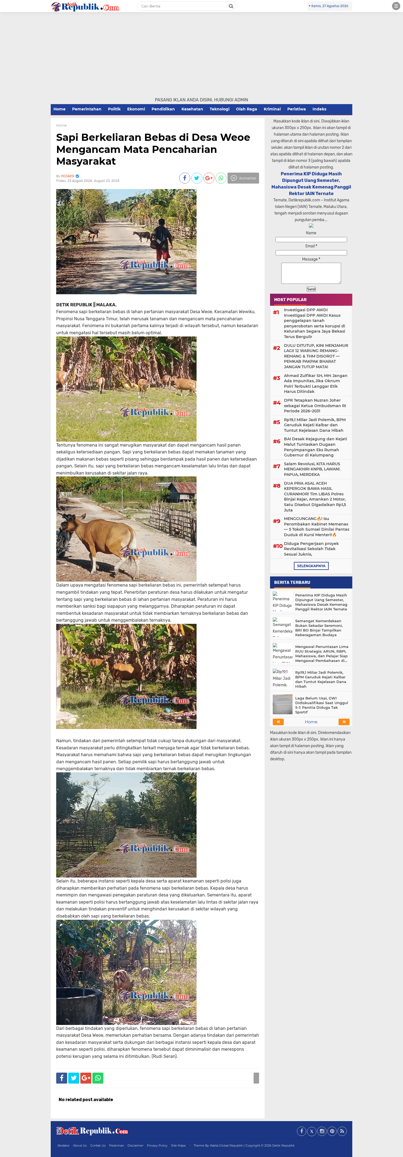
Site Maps (178, 1145)
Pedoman (116, 1145)
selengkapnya (311, 566)
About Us (80, 1145)
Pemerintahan (86, 109)
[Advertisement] (201, 55)
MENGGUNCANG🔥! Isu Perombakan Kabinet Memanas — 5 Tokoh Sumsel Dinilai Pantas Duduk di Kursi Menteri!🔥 (316, 526)
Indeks (319, 109)
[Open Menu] (396, 6)
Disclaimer (135, 1145)
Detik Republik (283, 1145)
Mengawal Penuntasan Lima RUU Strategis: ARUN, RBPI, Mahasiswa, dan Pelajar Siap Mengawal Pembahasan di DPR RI (321, 653)
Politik (114, 109)
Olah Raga (246, 109)
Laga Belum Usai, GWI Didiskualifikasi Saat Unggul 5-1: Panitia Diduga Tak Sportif (321, 705)
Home (59, 109)
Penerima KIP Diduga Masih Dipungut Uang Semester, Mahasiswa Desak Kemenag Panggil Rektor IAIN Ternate (321, 602)
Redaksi (63, 1145)
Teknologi (219, 109)
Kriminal (272, 109)
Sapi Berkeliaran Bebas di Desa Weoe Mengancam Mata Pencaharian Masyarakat (153, 149)
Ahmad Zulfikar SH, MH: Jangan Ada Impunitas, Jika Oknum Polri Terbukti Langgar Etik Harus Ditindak (316, 383)
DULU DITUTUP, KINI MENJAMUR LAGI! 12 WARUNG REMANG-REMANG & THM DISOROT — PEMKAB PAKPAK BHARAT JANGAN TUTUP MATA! (316, 356)
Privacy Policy (157, 1145)
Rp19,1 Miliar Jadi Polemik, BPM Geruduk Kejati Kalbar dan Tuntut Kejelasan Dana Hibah (315, 425)
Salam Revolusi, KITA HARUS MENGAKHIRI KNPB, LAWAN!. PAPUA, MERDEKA (312, 469)
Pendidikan (163, 109)
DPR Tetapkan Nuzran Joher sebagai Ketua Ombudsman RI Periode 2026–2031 (315, 405)
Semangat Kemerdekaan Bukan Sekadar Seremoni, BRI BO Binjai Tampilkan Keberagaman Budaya (319, 628)
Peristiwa (296, 109)
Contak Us (98, 1145)
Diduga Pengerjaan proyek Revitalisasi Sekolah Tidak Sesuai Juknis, (311, 549)
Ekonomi (136, 109)
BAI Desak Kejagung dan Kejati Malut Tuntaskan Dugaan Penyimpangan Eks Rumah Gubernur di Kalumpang (315, 447)
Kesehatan (192, 109)
